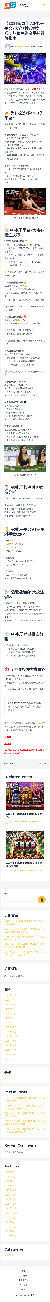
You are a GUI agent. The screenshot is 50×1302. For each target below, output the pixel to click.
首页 (24, 1271)
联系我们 (24, 1289)
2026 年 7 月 (10, 995)
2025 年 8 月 (10, 1045)
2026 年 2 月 (10, 1018)
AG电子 (24, 5)
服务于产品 (23, 1280)
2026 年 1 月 (10, 1022)
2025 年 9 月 (10, 1041)
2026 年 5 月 (10, 1004)
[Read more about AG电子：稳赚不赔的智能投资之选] (25, 796)
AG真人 (7, 743)
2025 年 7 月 (10, 1050)
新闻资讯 (23, 821)
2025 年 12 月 (10, 1027)
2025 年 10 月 (10, 1036)
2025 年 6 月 (10, 1054)
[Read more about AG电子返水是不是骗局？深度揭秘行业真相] (25, 845)
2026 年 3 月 (10, 1013)
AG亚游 (7, 737)
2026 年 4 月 (10, 1009)
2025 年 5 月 (10, 1059)
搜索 (6, 894)
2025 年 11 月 (10, 1032)
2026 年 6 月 (10, 1000)
